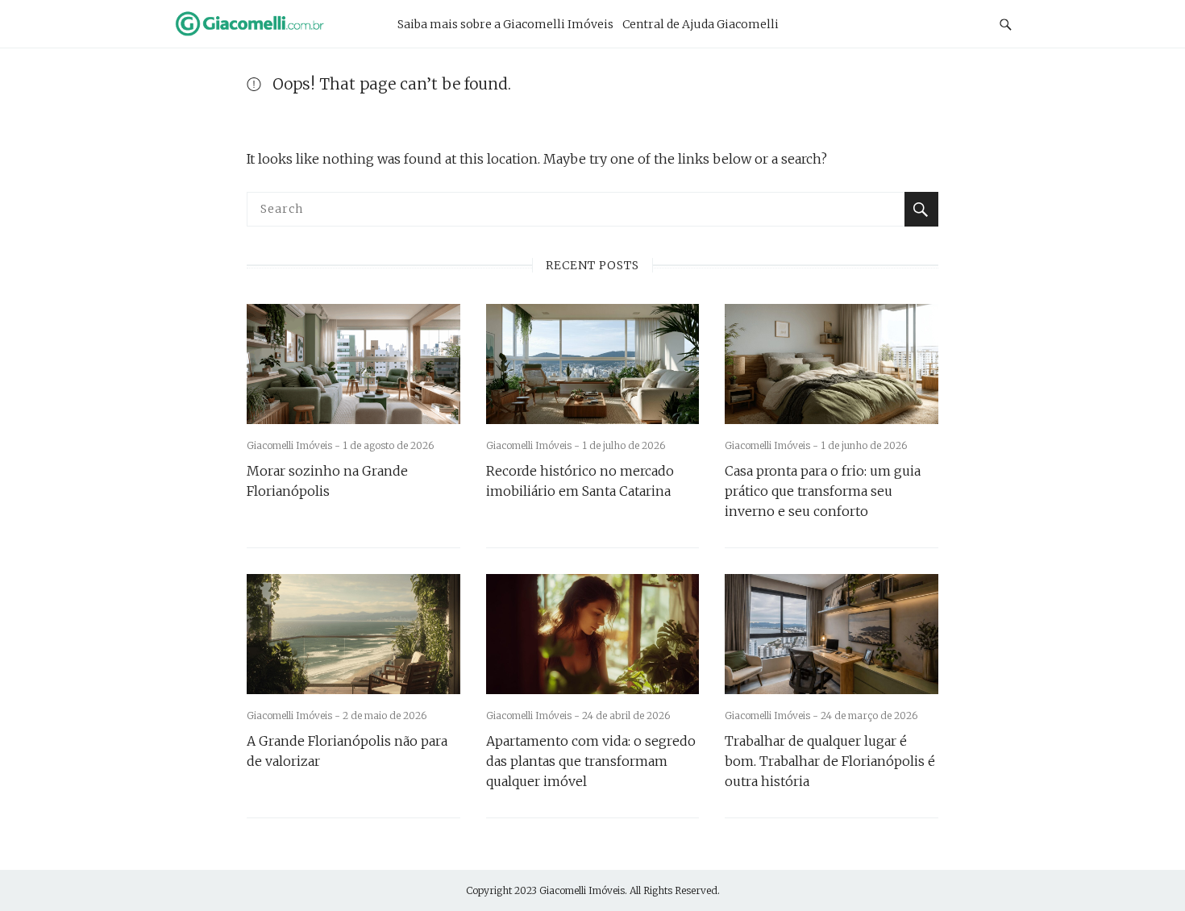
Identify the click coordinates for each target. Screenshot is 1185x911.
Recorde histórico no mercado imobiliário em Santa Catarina (580, 481)
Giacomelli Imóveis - (295, 445)
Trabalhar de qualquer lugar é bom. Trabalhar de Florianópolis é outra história (830, 761)
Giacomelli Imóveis (582, 890)
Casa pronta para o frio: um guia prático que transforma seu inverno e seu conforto (823, 491)
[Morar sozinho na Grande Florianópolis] (353, 364)
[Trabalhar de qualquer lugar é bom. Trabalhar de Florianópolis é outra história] (831, 634)
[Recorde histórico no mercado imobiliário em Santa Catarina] (593, 364)
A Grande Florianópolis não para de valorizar (347, 751)
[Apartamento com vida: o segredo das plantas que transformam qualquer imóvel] (593, 634)
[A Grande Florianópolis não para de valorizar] (353, 634)
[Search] (921, 209)
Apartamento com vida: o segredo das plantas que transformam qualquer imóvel (591, 761)
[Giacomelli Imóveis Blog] (269, 23)
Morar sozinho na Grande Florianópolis (327, 481)
